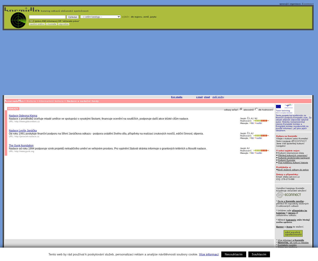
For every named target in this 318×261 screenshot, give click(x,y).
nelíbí (259, 123)
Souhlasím (259, 254)
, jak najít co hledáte (293, 242)
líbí (252, 123)
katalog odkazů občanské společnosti (64, 11)
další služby (218, 97)
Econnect (308, 4)
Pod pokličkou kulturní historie (293, 162)
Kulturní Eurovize (286, 160)
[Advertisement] (158, 62)
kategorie (291, 220)
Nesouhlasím (234, 254)
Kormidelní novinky (287, 245)
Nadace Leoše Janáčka (23, 130)
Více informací (209, 254)
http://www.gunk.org (24, 151)
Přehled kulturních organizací (292, 155)
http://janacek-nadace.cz (26, 136)
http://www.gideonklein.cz (27, 121)
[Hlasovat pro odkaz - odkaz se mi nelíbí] (264, 121)
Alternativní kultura (51, 101)
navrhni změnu (37, 24)
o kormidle (51, 24)
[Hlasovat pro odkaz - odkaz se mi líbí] (256, 121)
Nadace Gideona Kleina (23, 115)
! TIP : (31, 21)
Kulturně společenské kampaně (294, 158)
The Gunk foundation (21, 145)
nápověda (63, 24)
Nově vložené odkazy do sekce (293, 169)
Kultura (31, 101)
